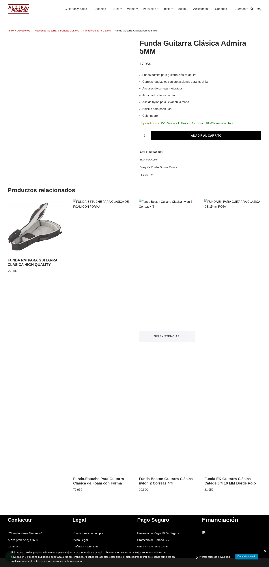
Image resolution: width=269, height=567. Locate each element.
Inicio (11, 30)
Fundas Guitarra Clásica (97, 30)
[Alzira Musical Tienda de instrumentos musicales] (19, 8)
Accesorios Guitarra (45, 30)
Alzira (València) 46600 (23, 540)
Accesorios (23, 30)
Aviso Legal (80, 540)
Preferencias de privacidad (214, 556)
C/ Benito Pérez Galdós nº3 (25, 533)
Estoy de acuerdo (246, 556)
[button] (88, 9)
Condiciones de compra (87, 533)
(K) (151, 175)
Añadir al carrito (206, 135)
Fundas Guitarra (69, 30)
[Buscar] (252, 8)
